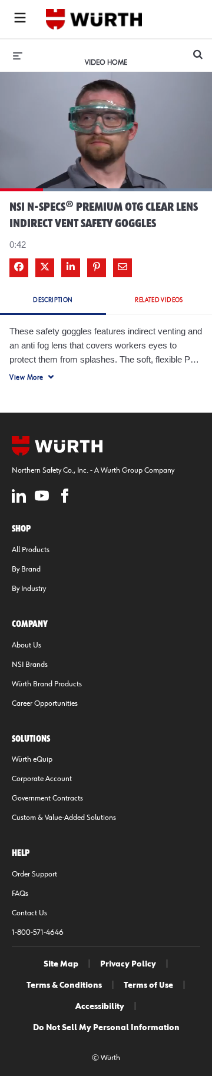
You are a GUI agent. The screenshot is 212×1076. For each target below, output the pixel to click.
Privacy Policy (128, 964)
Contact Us (29, 913)
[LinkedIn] (19, 498)
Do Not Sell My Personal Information (106, 1028)
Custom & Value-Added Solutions (64, 817)
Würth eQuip (32, 759)
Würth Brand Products (47, 684)
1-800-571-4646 (38, 932)
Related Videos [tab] (159, 300)
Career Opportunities (45, 703)
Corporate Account (42, 779)
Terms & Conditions (64, 985)
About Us (26, 645)
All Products (30, 550)
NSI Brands (30, 664)
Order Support (34, 874)
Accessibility (99, 1006)
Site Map (61, 964)
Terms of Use (148, 985)
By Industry (29, 589)
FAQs (20, 893)
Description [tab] (52, 300)
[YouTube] (42, 498)
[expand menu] (17, 55)
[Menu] (20, 19)
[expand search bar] (198, 49)
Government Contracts (47, 798)
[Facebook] (65, 498)
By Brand (26, 569)
